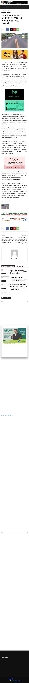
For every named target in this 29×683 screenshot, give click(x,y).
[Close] (27, 325)
